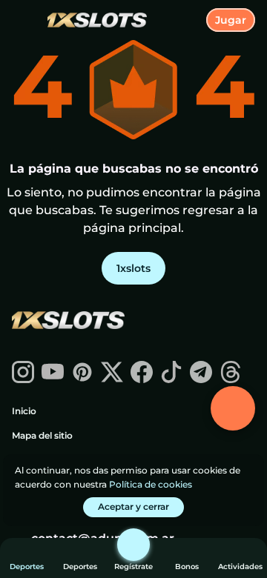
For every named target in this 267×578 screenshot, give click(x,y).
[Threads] (231, 379)
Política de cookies (150, 484)
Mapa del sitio (42, 435)
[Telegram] (201, 379)
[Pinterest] (82, 379)
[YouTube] (53, 379)
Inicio (24, 410)
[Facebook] (142, 379)
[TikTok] (171, 379)
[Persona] (133, 544)
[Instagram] (23, 379)
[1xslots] (67, 321)
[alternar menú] (23, 23)
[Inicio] (91, 20)
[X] (112, 379)
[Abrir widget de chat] (233, 408)
